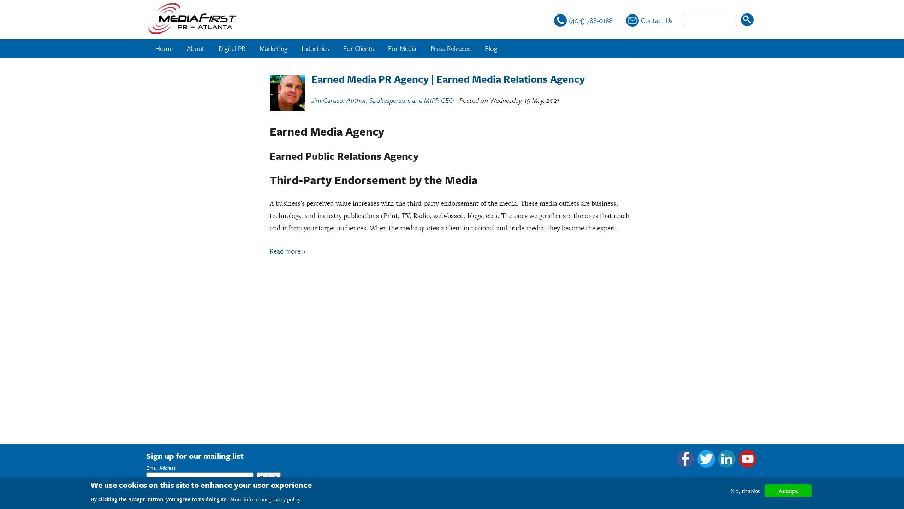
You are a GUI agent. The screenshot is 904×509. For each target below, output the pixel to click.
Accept (788, 490)
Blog (491, 48)
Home (164, 48)
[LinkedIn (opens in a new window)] (727, 465)
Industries (315, 48)
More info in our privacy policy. (266, 499)
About (195, 48)
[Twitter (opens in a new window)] (706, 465)
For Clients (358, 48)
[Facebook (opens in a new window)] (685, 465)
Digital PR (232, 48)
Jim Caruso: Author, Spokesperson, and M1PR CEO (382, 100)
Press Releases (450, 48)
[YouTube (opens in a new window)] (747, 465)
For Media (402, 48)
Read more (287, 251)
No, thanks (745, 490)
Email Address (161, 467)
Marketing (273, 48)
